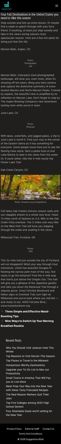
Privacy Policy (14, 428)
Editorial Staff (32, 428)
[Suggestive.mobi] (7, 6)
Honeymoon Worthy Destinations (25, 365)
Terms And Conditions (30, 433)
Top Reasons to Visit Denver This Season (30, 356)
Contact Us (48, 428)
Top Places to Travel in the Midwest (27, 360)
